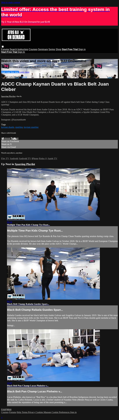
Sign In (21, 52)
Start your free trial (10, 72)
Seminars (43, 49)
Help (19, 412)
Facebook (6, 138)
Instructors (23, 49)
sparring (19, 127)
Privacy (32, 412)
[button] (3, 47)
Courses (33, 49)
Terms (25, 412)
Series (51, 49)
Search (14, 49)
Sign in (82, 49)
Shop (58, 49)
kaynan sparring (31, 127)
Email (15, 138)
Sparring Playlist (8, 96)
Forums (5, 49)
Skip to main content (10, 2)
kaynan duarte (7, 127)
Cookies (40, 412)
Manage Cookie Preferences (57, 412)
